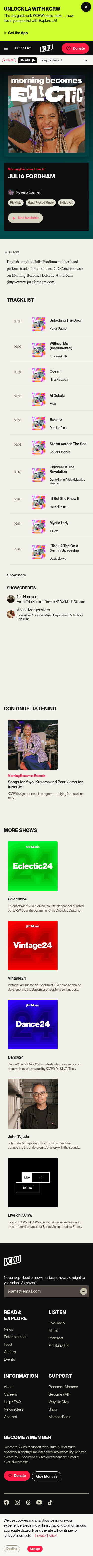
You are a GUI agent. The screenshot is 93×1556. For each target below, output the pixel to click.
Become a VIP (59, 1394)
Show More (16, 575)
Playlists (15, 202)
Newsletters (13, 1409)
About (9, 1387)
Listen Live (23, 48)
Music (53, 1330)
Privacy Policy (46, 1535)
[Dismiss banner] (86, 7)
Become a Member (63, 1387)
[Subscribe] (83, 1291)
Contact (10, 1417)
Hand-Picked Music (41, 202)
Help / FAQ (12, 1402)
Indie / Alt (66, 202)
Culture (10, 1352)
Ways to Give (59, 1402)
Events (9, 1359)
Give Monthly (46, 1476)
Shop (53, 1409)
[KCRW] (12, 1265)
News (8, 1329)
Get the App (18, 33)
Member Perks (60, 1417)
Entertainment (15, 1337)
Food (8, 1344)
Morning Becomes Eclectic (26, 776)
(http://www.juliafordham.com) (31, 281)
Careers (10, 1394)
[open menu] (7, 48)
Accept (35, 1549)
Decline (11, 1549)
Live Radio (57, 1323)
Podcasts (56, 1338)
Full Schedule (59, 1345)
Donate (79, 48)
